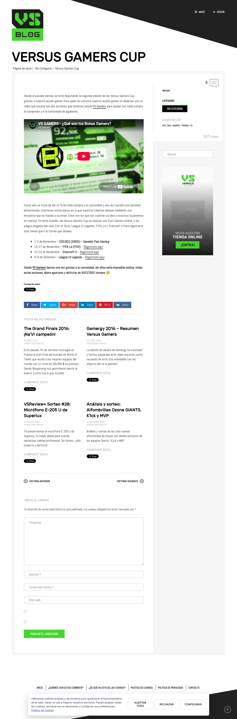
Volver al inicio (227, 709)
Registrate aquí (93, 246)
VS (191, 125)
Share (34, 305)
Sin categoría (175, 108)
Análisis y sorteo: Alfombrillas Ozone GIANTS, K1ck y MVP (114, 409)
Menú (202, 12)
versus (166, 90)
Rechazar (167, 704)
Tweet (52, 305)
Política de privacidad (170, 687)
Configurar (193, 704)
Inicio (40, 687)
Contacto (194, 687)
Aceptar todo (140, 704)
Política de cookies (142, 687)
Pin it (107, 305)
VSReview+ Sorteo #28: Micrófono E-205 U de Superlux (47, 409)
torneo (185, 125)
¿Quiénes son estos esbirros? (66, 687)
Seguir (221, 12)
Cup (164, 125)
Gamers (176, 125)
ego (169, 125)
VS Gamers (99, 106)
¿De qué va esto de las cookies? (107, 687)
